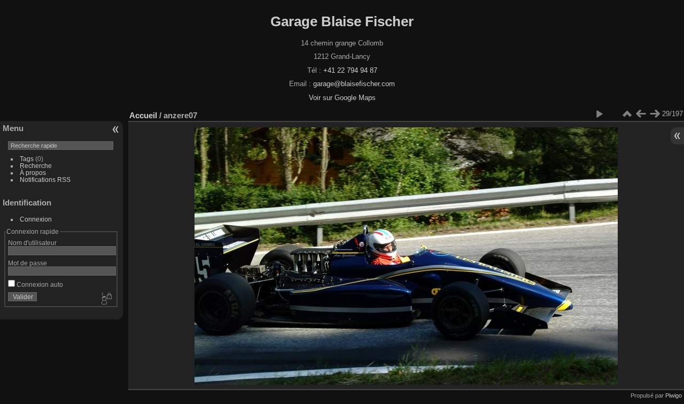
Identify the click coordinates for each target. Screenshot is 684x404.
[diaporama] (599, 114)
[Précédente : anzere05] (641, 114)
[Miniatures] (627, 114)
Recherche (36, 165)
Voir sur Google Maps (342, 98)
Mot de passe (27, 263)
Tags (27, 158)
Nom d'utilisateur (32, 242)
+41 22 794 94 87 (350, 70)
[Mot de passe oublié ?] (106, 299)
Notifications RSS (45, 179)
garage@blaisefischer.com (354, 84)
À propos (33, 172)
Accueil (143, 115)
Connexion (36, 219)
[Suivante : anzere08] (655, 114)
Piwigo (673, 395)
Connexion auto (39, 284)
